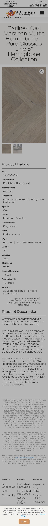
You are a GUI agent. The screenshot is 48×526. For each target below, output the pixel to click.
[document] (24, 263)
